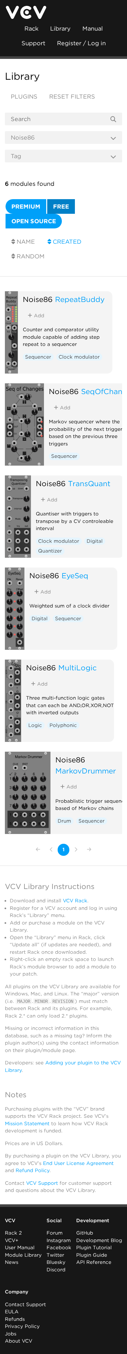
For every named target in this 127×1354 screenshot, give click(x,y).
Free (61, 206)
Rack (31, 28)
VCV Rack (75, 901)
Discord (56, 1270)
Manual (92, 28)
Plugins (24, 96)
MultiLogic (77, 667)
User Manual (20, 1248)
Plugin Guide (91, 1255)
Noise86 (38, 299)
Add (38, 316)
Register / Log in (81, 43)
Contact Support (25, 1304)
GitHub (84, 1233)
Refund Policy (32, 1170)
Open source (33, 221)
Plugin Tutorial (94, 1248)
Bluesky (56, 1262)
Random (30, 256)
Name (25, 241)
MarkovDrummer (85, 770)
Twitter (55, 1255)
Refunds (15, 1319)
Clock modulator (79, 357)
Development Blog (99, 1240)
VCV (10, 1221)
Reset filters (72, 96)
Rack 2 (13, 1233)
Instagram (59, 1240)
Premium (25, 206)
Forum (55, 1233)
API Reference (93, 1262)
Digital (95, 541)
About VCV (18, 1341)
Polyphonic (63, 725)
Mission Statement (27, 1124)
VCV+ (11, 1240)
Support (33, 43)
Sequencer (38, 357)
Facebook (59, 1248)
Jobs (10, 1334)
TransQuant (89, 483)
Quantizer (50, 551)
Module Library (23, 1255)
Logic (35, 725)
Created (66, 241)
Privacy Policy (22, 1326)
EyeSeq (75, 575)
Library (60, 28)
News (11, 1262)
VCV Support (42, 1183)
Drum (64, 821)
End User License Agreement (78, 1163)
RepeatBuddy (80, 299)
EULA (12, 1312)
